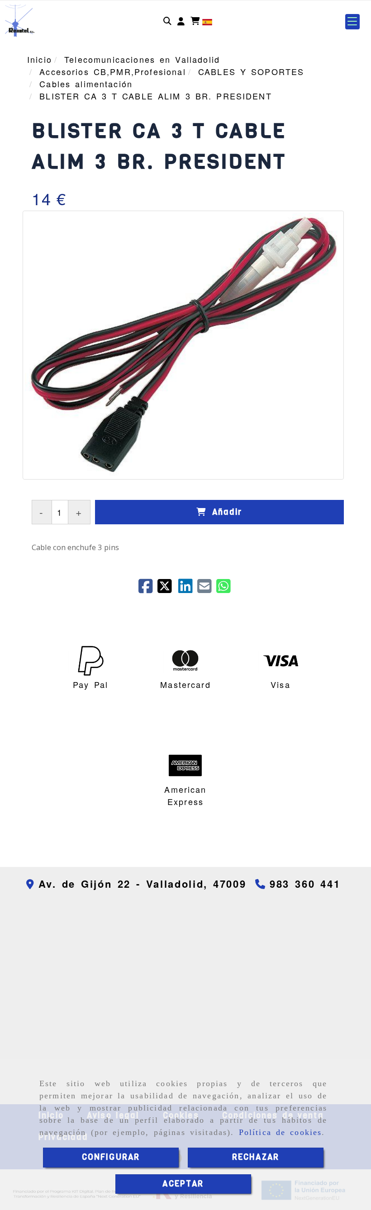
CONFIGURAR (111, 1157)
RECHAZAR (255, 1157)
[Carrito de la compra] (195, 21)
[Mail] (206, 589)
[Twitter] (167, 589)
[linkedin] (187, 589)
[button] (181, 22)
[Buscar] (167, 21)
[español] (207, 21)
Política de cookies (280, 1132)
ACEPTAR (183, 1183)
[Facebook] (147, 589)
